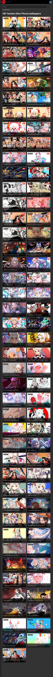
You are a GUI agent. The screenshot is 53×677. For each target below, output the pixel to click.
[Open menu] (50, 2)
